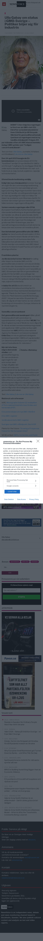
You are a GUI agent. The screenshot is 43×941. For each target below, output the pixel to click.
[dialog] (21, 470)
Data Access (21, 499)
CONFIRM (12, 491)
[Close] (39, 442)
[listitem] (21, 480)
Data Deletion (9, 499)
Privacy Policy (34, 499)
